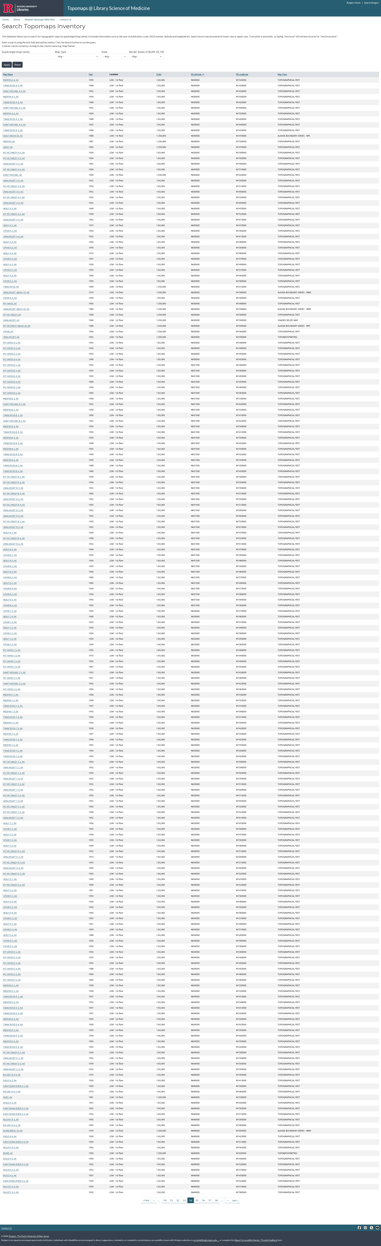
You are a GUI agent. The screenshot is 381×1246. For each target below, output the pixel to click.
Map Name (8, 74)
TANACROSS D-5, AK (13, 1035)
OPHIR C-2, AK (10, 840)
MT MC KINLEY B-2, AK (14, 482)
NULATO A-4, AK (11, 1186)
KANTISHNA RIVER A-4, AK (16, 1142)
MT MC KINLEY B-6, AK (14, 538)
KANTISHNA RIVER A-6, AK (16, 1181)
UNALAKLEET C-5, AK (13, 817)
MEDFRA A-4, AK (11, 80)
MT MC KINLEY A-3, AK (14, 169)
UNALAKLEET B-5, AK (13, 527)
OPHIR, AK (8, 331)
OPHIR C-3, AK (10, 611)
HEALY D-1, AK (10, 879)
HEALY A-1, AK (10, 208)
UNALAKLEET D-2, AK (13, 1069)
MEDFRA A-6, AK (11, 113)
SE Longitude (242, 74)
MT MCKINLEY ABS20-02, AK (17, 326)
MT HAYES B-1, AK (12, 365)
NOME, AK (8, 1153)
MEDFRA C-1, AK (10, 694)
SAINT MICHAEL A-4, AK (14, 91)
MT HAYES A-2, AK (12, 348)
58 (216, 1200)
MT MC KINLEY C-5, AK (14, 806)
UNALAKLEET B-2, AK (13, 499)
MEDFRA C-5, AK (10, 734)
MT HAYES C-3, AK (11, 661)
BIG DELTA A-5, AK (12, 1091)
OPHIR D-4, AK (10, 929)
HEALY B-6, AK (10, 599)
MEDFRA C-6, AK (10, 745)
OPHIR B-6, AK (10, 605)
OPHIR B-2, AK (10, 566)
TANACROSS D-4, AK (13, 1024)
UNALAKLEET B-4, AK (13, 516)
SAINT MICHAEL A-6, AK (14, 124)
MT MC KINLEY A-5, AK (14, 197)
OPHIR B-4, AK (10, 588)
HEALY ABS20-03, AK (13, 135)
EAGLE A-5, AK (10, 1158)
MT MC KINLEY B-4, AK (14, 504)
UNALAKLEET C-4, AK (13, 801)
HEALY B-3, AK (10, 560)
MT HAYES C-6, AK (11, 689)
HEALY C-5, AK (10, 627)
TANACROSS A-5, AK (13, 119)
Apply (7, 64)
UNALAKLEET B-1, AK (13, 488)
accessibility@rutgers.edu (205, 1240)
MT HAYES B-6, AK (12, 393)
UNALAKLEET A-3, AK (13, 191)
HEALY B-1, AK (10, 532)
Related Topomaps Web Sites (40, 19)
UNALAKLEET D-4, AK (13, 868)
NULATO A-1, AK (11, 1119)
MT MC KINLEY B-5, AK (14, 521)
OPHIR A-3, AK (10, 258)
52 (178, 1200)
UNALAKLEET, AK (11, 320)
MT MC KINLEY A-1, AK (14, 152)
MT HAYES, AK (10, 303)
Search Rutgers (371, 2)
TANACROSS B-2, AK (13, 432)
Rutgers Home (353, 2)
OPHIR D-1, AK (10, 896)
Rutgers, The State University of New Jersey (29, 1236)
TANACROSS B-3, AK (13, 443)
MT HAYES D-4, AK (12, 968)
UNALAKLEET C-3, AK (13, 789)
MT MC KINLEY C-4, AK (14, 795)
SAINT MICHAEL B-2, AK (14, 421)
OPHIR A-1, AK (10, 231)
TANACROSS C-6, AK (13, 756)
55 (197, 1200)
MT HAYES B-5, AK (12, 387)
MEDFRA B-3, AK (11, 426)
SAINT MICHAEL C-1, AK (14, 672)
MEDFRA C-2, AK (10, 700)
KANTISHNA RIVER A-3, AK (16, 1114)
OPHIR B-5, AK (10, 594)
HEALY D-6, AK (10, 935)
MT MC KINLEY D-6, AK (14, 885)
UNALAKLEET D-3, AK (13, 857)
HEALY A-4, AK (10, 253)
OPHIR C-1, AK (10, 829)
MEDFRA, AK (9, 141)
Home (5, 19)
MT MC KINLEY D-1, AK (14, 1052)
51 (171, 1200)
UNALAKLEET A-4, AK (13, 203)
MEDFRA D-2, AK (11, 991)
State (104, 52)
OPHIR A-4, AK (10, 270)
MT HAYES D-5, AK (12, 974)
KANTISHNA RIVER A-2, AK (16, 1108)
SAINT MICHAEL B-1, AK (14, 404)
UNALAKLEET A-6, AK (13, 236)
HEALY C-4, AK (10, 616)
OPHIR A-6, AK (10, 298)
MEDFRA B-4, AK (11, 437)
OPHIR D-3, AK (10, 918)
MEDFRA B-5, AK (11, 449)
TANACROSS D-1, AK (13, 996)
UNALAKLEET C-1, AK (13, 767)
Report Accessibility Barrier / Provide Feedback (256, 1240)
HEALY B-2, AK (10, 549)
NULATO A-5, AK (11, 1192)
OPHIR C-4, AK (10, 622)
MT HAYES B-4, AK (12, 381)
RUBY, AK (7, 1097)
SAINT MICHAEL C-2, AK (14, 683)
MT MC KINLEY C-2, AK (14, 773)
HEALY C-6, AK (10, 639)
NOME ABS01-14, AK (13, 1130)
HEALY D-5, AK (10, 924)
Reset (17, 64)
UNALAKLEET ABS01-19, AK (16, 292)
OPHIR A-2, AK (10, 247)
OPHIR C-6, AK (10, 644)
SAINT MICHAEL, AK (12, 175)
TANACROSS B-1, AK (13, 415)
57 (210, 1200)
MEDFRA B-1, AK (11, 398)
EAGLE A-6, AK (10, 1175)
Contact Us (65, 19)
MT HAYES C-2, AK (11, 655)
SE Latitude (197, 74)
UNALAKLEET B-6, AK (13, 544)
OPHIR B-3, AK (10, 577)
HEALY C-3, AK (10, 845)
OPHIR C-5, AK (10, 633)
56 (203, 1200)
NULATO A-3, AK (11, 1170)
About (17, 19)
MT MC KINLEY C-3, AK (14, 784)
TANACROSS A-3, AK (13, 85)
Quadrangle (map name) (15, 52)
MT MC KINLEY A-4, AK (14, 186)
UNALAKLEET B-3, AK (13, 510)
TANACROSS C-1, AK (13, 706)
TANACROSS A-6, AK (13, 130)
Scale (158, 74)
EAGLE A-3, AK (10, 1102)
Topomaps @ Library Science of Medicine (108, 8)
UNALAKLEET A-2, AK (13, 180)
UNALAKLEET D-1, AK (13, 1058)
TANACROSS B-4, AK (13, 454)
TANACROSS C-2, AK (13, 717)
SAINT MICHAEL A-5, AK (14, 107)
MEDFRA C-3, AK (10, 711)
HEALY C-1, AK (10, 823)
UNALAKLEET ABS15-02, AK (16, 309)
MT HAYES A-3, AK (12, 354)
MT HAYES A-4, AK (12, 359)
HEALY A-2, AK (10, 225)
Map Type (60, 52)
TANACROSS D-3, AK (13, 1013)
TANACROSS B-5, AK (13, 465)
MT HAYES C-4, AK (11, 666)
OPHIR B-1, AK (10, 555)
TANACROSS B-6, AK (13, 471)
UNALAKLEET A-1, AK (13, 163)
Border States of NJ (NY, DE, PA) (146, 52)
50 (165, 1200)
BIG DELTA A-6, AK (12, 1125)
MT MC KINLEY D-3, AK (14, 851)
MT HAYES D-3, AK (12, 963)
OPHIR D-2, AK (10, 907)
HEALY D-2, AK (10, 890)
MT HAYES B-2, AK (12, 370)
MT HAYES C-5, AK (11, 678)
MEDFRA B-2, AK (11, 409)
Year (91, 74)
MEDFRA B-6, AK (11, 460)
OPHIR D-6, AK (10, 946)
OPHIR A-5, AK (10, 281)
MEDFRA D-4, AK (11, 1019)
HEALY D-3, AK (10, 901)
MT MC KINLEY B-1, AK (14, 477)
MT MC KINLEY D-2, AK (14, 1063)
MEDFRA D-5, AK (11, 1030)
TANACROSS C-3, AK (13, 728)
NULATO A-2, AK (11, 1147)
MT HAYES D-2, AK (12, 957)
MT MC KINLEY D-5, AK (14, 873)
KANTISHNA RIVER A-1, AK (16, 1086)
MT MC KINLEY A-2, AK (14, 158)
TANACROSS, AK (11, 286)
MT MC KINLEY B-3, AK (14, 493)
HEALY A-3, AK (10, 242)
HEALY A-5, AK (10, 264)
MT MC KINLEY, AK (12, 314)
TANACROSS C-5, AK (13, 750)
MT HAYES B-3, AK (12, 376)
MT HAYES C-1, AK (11, 650)
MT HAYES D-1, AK (12, 952)
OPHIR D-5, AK (10, 940)
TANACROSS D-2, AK (13, 1008)
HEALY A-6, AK (10, 275)
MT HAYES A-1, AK (12, 342)
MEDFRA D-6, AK (11, 1041)
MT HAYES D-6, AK (12, 980)
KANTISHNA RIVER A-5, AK (16, 1164)
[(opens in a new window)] (359, 1227)
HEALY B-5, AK (10, 583)
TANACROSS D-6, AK (13, 1047)
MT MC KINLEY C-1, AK (14, 762)
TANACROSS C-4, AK (13, 739)
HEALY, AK (8, 147)
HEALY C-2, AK (10, 834)
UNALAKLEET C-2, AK (13, 778)
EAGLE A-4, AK (10, 1136)
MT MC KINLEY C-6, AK (14, 812)
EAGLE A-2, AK (10, 1080)
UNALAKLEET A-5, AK (13, 219)
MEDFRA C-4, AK (10, 722)
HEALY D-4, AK (10, 912)
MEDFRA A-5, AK (11, 96)
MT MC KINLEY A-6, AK (14, 214)
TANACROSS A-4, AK (13, 102)
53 (184, 1200)
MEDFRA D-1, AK (11, 985)
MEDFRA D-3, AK (11, 1002)
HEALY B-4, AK (10, 571)
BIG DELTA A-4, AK (12, 1074)
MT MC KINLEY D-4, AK (14, 862)
